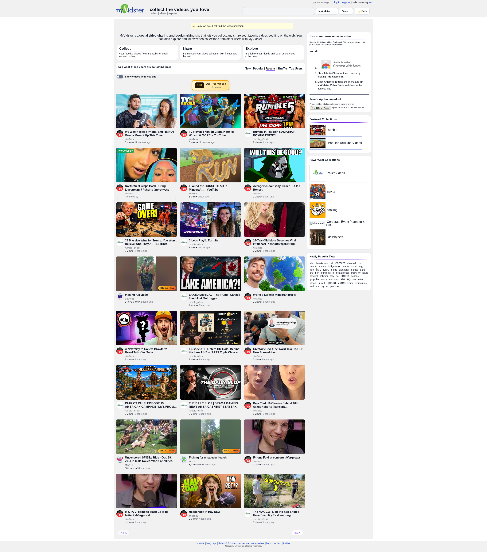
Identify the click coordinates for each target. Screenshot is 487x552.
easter (354, 266)
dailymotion (334, 266)
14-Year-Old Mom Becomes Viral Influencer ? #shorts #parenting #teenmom (274, 244)
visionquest (361, 283)
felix (312, 269)
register (346, 2)
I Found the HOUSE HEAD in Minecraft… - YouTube (208, 187)
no (337, 276)
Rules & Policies (227, 543)
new (332, 276)
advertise (244, 543)
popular (314, 279)
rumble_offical (260, 139)
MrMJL (192, 461)
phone (345, 275)
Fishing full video (136, 294)
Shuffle (282, 68)
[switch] (136, 77)
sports (331, 191)
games (354, 269)
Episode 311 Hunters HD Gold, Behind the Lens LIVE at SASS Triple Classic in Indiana (214, 352)
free (318, 269)
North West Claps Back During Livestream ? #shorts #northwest (147, 187)
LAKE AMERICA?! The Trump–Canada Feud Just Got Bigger (214, 296)
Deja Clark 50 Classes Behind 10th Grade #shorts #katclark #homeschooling (275, 407)
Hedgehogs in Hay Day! (204, 511)
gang (362, 269)
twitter (286, 543)
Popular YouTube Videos (345, 143)
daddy (322, 266)
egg (361, 266)
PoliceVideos (336, 173)
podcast (355, 276)
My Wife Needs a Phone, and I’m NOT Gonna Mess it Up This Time (149, 133)
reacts (324, 279)
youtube (334, 286)
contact (277, 543)
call (331, 263)
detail (346, 266)
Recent (270, 68)
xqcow (324, 286)
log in (337, 2)
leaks (365, 273)
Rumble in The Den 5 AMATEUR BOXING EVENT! (274, 133)
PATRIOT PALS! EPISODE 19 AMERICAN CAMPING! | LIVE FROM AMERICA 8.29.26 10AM (149, 407)
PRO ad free (167, 288)
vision (350, 283)
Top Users (296, 68)
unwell (321, 283)
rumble (332, 129)
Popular (258, 68)
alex (312, 263)
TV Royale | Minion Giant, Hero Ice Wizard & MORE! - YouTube (211, 133)
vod (312, 286)
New (248, 68)
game (334, 269)
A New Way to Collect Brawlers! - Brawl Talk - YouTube (147, 350)
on (370, 2)
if (333, 273)
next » (297, 532)
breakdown (322, 263)
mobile (200, 543)
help (268, 543)
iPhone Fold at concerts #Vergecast (276, 457)
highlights (326, 273)
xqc (317, 286)
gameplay (344, 269)
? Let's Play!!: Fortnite (203, 240)
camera (340, 263)
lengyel (314, 276)
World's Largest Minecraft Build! (274, 294)
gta (311, 273)
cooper (313, 266)
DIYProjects (335, 237)
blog (208, 543)
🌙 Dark (362, 11)
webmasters (257, 543)
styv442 (129, 465)
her (317, 273)
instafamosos (342, 273)
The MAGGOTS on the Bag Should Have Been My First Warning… (276, 513)
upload (331, 282)
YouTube (129, 139)
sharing (346, 279)
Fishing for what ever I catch (208, 457)
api (214, 543)
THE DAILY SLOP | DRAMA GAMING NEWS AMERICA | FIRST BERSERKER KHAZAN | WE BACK (215, 407)
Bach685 (129, 298)
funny (326, 269)
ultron (313, 283)
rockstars (334, 279)
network (324, 276)
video (341, 283)
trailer (361, 279)
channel (351, 263)
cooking (332, 210)
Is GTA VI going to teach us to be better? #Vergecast (146, 513)
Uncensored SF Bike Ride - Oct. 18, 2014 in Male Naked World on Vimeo (149, 459)
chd (359, 263)
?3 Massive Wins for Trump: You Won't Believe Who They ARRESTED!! (151, 242)
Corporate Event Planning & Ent (345, 223)
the (354, 279)
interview (355, 273)
